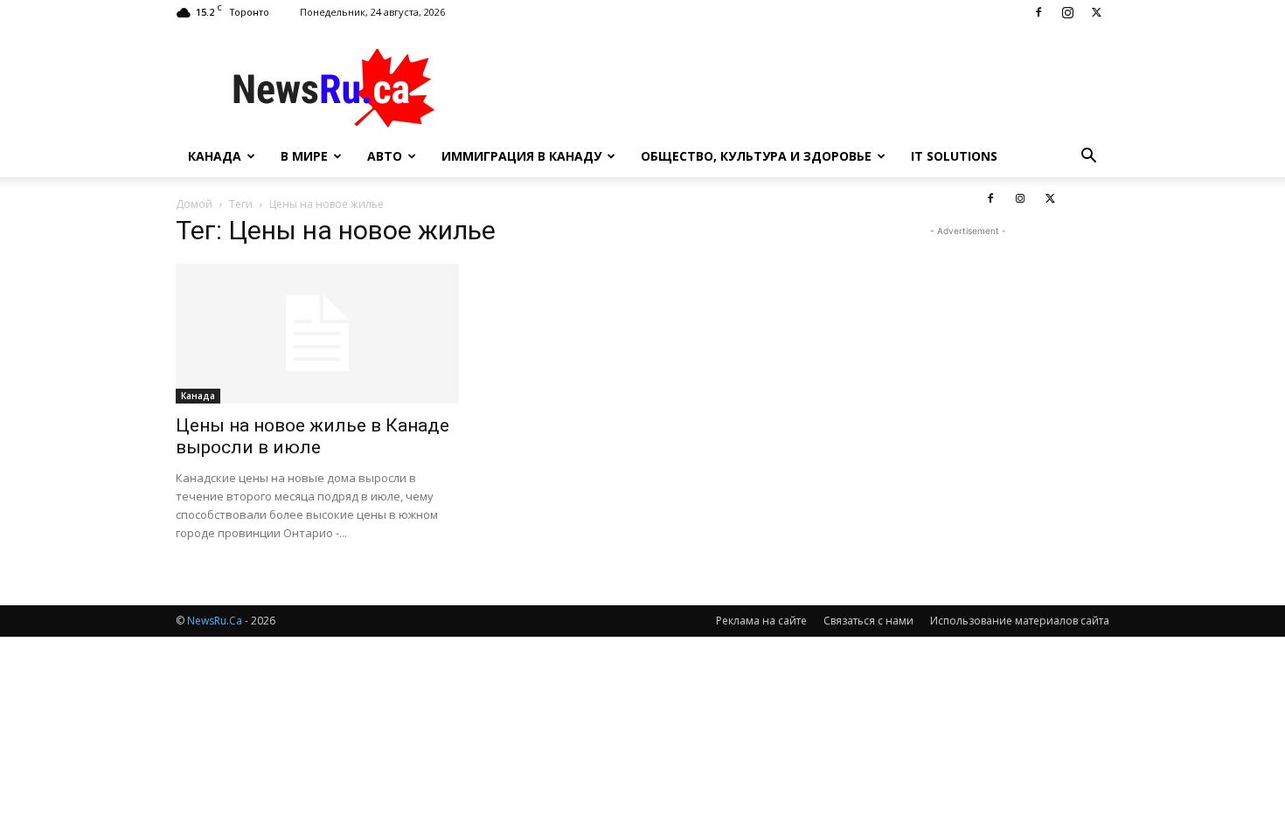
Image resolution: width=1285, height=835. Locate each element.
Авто (384, 156)
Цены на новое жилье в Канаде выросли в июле (312, 436)
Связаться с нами (868, 620)
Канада (214, 156)
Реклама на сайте (761, 620)
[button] (1088, 157)
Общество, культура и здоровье (756, 156)
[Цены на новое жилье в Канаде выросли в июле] (317, 334)
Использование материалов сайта (1019, 620)
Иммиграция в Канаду (521, 156)
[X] (1096, 12)
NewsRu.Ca (214, 620)
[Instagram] (1067, 12)
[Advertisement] (791, 88)
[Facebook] (1038, 12)
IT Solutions (954, 156)
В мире (304, 156)
